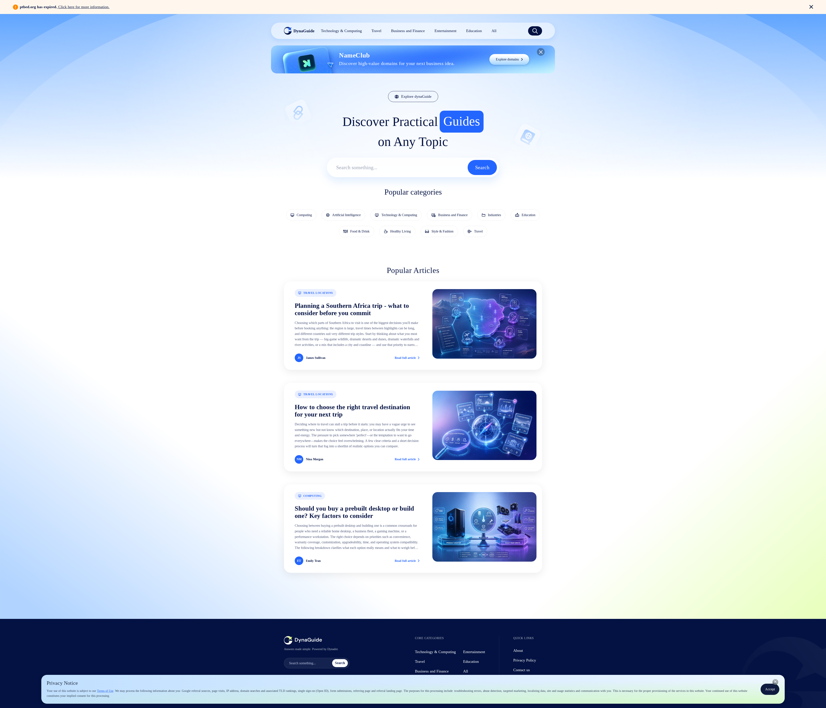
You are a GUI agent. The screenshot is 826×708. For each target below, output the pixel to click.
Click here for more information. (83, 7)
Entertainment (474, 652)
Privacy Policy (524, 660)
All (465, 671)
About (518, 650)
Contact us (521, 670)
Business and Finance (432, 671)
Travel (420, 661)
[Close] (775, 682)
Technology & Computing (435, 652)
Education (471, 661)
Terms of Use (105, 691)
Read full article (405, 357)
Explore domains (507, 59)
